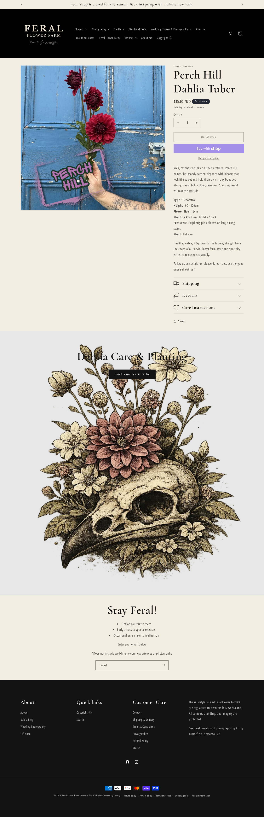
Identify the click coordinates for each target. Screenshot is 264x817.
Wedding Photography (33, 727)
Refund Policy (140, 741)
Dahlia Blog (26, 719)
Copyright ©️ (84, 713)
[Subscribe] (163, 665)
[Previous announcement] (21, 4)
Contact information (201, 795)
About (23, 713)
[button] (80, 29)
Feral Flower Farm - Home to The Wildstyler (82, 795)
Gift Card (25, 734)
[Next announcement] (242, 4)
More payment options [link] (209, 158)
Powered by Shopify (111, 795)
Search (80, 719)
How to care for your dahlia (132, 374)
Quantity (178, 114)
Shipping (178, 107)
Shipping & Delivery (143, 719)
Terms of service (163, 795)
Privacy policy (146, 795)
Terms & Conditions (144, 727)
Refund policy (130, 795)
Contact (137, 713)
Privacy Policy (140, 734)
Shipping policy (181, 795)
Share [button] (181, 321)
